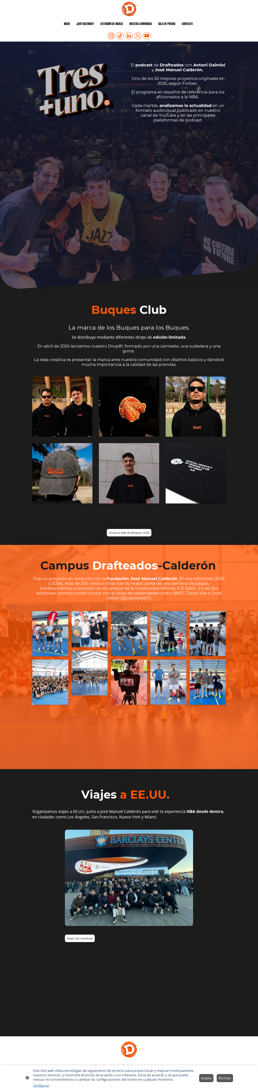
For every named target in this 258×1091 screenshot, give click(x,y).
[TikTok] (120, 35)
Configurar (41, 1085)
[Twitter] (137, 35)
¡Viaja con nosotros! (80, 938)
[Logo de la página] (128, 9)
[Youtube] (146, 35)
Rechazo (224, 1078)
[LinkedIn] (129, 35)
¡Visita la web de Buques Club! (129, 533)
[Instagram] (111, 35)
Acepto (206, 1078)
